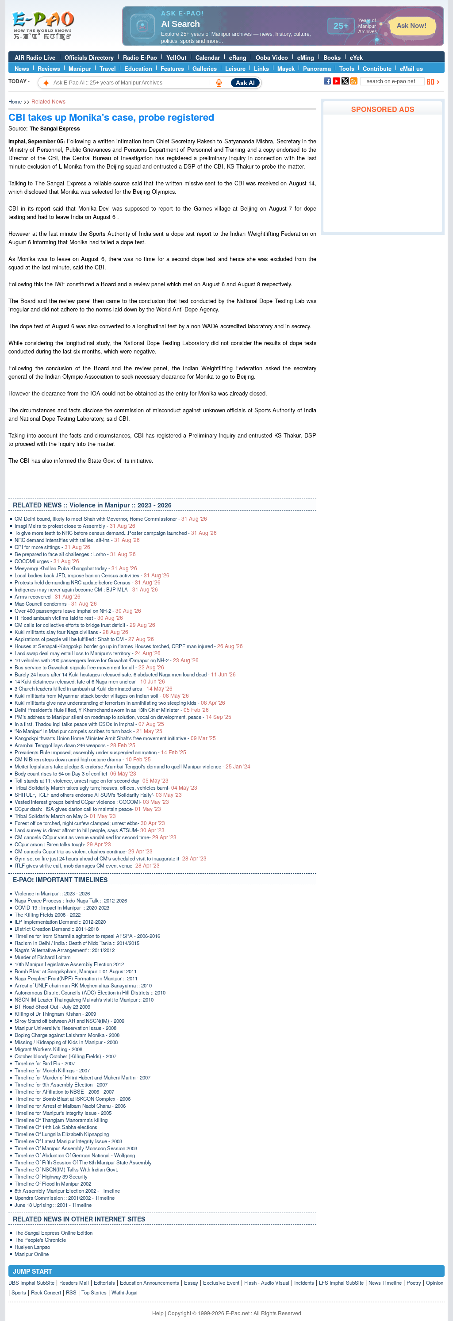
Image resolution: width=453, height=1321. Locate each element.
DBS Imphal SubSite (31, 1282)
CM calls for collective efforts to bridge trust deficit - (85, 624)
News (22, 68)
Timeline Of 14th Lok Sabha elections (56, 1126)
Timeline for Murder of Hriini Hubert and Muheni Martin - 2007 (82, 1077)
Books (332, 57)
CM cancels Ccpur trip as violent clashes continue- (84, 851)
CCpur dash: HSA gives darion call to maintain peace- (88, 808)
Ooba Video (272, 57)
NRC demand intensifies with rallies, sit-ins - (77, 539)
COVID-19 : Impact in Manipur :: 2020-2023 (62, 907)
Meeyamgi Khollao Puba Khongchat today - (76, 568)
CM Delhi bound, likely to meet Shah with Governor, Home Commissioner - (111, 518)
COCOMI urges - (47, 560)
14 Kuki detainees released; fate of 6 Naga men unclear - (90, 681)
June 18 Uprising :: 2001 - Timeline (53, 1204)
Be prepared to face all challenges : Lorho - (75, 553)
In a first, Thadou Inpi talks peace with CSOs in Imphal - (89, 723)
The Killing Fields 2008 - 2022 (48, 914)
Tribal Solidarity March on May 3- (65, 815)
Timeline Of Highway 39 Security (51, 1176)
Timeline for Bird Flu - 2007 (45, 1063)
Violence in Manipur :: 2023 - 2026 (52, 893)
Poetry (414, 1282)
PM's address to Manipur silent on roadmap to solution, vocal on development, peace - (123, 716)
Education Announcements (149, 1282)
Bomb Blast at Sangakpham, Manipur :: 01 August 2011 (76, 971)
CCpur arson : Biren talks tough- (63, 844)
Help (158, 1313)
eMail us (411, 68)
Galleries (204, 68)
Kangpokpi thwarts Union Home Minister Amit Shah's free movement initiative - (115, 737)
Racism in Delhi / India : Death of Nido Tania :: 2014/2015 (77, 942)
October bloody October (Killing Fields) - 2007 (65, 1056)
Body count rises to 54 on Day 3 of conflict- (75, 773)
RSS (71, 1292)
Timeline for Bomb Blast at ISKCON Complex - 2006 (73, 1098)
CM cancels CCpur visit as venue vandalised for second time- (96, 837)
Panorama (317, 68)
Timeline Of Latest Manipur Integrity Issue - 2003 (68, 1140)
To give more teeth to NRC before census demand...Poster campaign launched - (116, 532)
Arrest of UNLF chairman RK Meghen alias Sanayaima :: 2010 (83, 985)
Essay (191, 1282)
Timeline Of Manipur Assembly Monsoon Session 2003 (76, 1148)
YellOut (176, 57)
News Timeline (385, 1282)
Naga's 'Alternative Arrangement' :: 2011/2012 (65, 949)
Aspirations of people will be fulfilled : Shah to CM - (84, 638)
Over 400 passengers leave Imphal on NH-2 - (78, 610)
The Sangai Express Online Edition (53, 1232)
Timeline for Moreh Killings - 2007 (52, 1070)
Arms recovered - (48, 596)
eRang (237, 57)
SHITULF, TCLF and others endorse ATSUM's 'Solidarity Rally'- (98, 794)
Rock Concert (46, 1292)
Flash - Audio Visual (266, 1282)
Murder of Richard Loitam (43, 956)
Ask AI (245, 82)
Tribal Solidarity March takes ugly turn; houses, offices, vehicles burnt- (106, 787)
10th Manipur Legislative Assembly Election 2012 (69, 964)
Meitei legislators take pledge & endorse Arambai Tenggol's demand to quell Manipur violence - (132, 766)
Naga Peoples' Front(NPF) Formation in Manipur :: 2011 (76, 978)
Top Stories (94, 1292)
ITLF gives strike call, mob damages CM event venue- (87, 865)
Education (138, 68)
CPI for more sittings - (52, 546)
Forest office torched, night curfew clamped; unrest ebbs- (90, 822)
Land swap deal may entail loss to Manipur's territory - (88, 653)
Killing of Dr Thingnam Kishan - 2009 (55, 1013)
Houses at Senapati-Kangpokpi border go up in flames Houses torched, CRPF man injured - (129, 645)
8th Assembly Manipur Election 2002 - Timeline (67, 1190)
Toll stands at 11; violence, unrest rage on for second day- (92, 780)
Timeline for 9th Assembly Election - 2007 (61, 1084)
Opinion (434, 1282)
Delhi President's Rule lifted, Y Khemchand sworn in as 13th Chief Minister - (112, 709)
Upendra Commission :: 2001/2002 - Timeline (65, 1197)
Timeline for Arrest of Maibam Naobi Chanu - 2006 (70, 1105)
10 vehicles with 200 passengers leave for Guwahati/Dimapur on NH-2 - (107, 660)
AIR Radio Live (35, 57)
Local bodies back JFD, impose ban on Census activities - (92, 575)
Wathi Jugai (124, 1292)
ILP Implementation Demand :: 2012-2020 (60, 921)
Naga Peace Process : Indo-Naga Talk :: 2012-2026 (71, 900)
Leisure (235, 68)
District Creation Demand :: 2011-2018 (57, 928)
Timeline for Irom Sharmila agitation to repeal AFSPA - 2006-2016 (87, 935)
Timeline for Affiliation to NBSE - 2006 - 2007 (64, 1091)
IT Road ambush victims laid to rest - (69, 617)
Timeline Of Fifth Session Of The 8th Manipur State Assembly (83, 1162)
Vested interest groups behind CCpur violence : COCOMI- (92, 801)
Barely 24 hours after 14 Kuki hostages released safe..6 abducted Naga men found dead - (125, 674)
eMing (305, 57)
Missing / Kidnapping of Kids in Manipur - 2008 (66, 1041)
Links (261, 68)
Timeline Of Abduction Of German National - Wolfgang (75, 1155)
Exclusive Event (221, 1282)
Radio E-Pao (140, 57)
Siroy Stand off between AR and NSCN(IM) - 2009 (69, 1020)
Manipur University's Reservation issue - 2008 (65, 1027)
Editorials (104, 1282)
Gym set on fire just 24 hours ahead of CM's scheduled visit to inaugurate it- (111, 858)
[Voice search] (219, 82)
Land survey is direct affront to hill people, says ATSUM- (90, 829)
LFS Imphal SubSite (341, 1282)
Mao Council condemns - (56, 603)
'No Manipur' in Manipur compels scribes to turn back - (88, 730)
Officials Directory (89, 57)
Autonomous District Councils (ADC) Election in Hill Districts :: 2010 (90, 992)
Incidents (304, 1282)
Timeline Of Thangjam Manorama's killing (61, 1119)
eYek (356, 57)
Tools (346, 68)
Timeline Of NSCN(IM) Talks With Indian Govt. (66, 1169)
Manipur (80, 68)
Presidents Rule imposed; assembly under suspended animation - (100, 752)
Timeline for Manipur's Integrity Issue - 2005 (63, 1112)
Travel (108, 68)
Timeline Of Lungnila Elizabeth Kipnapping (62, 1133)
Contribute (377, 68)
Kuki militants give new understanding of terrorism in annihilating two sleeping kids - (120, 702)
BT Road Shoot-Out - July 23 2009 (52, 1006)
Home (15, 101)
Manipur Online (32, 1253)
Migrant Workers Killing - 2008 (48, 1048)
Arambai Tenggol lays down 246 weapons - (75, 745)
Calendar (208, 57)
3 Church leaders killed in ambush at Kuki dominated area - (94, 688)
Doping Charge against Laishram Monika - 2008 (67, 1034)
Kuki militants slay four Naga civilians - (71, 631)
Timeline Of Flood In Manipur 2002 (53, 1183)
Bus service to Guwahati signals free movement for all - (89, 667)
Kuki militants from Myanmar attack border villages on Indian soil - (102, 695)
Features (172, 68)
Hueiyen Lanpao (32, 1246)
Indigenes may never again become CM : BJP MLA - (86, 589)
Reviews (49, 68)
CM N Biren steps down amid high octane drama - (83, 759)
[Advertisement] (382, 173)
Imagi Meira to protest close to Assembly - (75, 525)
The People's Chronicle (40, 1239)
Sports (19, 1292)
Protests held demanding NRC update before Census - (88, 582)
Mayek (286, 68)
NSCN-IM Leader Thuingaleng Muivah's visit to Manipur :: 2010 (84, 999)
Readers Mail (74, 1282)
